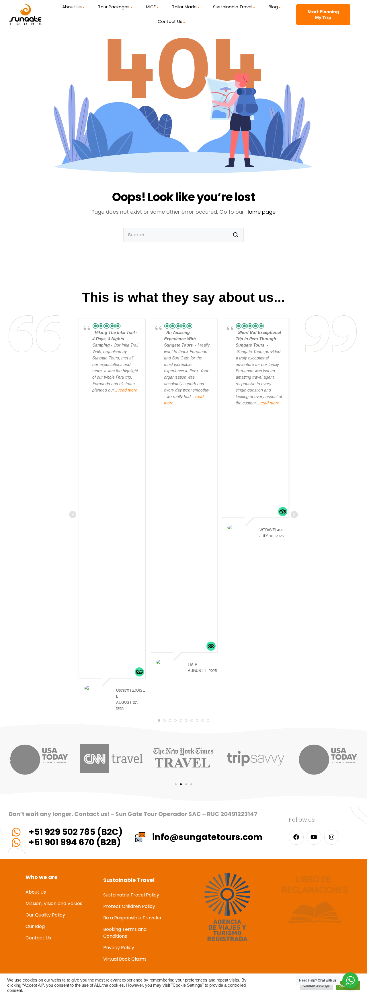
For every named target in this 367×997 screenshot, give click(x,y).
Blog (273, 7)
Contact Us (170, 21)
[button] (9, 758)
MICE (151, 7)
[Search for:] (183, 235)
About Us (72, 7)
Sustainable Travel (232, 7)
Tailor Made (184, 7)
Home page (260, 211)
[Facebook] (296, 837)
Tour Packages (114, 7)
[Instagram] (331, 837)
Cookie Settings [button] (316, 985)
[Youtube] (314, 837)
